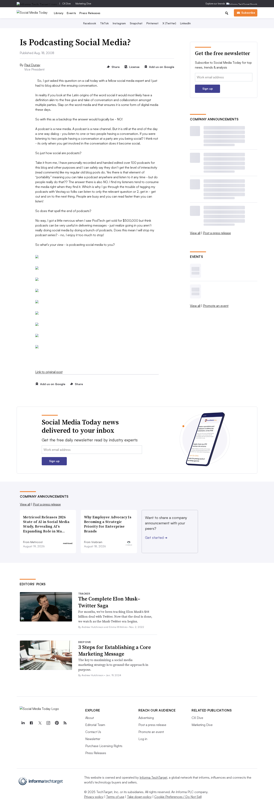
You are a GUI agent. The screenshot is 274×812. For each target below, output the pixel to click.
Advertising (146, 718)
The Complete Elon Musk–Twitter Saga (109, 602)
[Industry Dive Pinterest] (56, 723)
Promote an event (215, 306)
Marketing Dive (83, 3)
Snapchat (136, 23)
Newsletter (92, 739)
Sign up (207, 88)
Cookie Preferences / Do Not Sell (178, 797)
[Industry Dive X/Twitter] (40, 723)
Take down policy (139, 797)
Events (71, 13)
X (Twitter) (169, 23)
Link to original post (49, 372)
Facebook (89, 23)
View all (195, 233)
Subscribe (248, 12)
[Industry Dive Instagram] (48, 723)
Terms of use (115, 797)
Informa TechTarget (153, 777)
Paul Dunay (32, 65)
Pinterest (152, 23)
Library (59, 13)
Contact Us (93, 732)
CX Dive (66, 3)
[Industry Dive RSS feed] (65, 723)
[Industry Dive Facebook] (31, 723)
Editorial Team (95, 725)
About (89, 718)
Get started (156, 537)
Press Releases (89, 13)
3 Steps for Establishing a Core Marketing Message (114, 651)
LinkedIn (185, 23)
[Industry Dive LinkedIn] (23, 723)
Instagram (119, 23)
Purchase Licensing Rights (103, 746)
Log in (142, 739)
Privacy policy (94, 797)
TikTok (104, 23)
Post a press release (217, 233)
